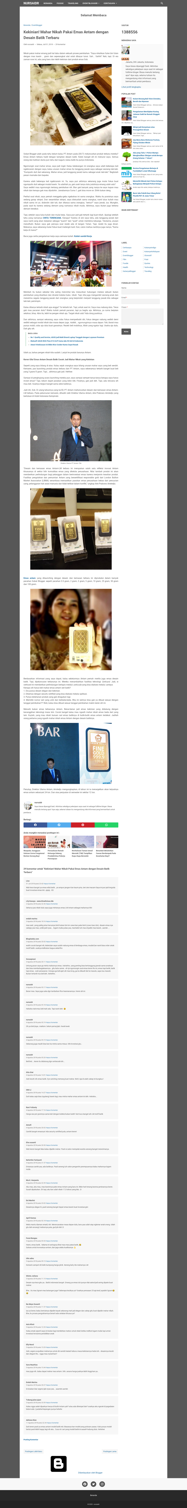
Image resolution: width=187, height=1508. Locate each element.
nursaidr (31, 3)
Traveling (73, 3)
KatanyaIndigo (150, 248)
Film (124, 259)
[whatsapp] (106, 825)
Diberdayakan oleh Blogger (90, 1473)
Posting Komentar (31, 1440)
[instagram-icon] (102, 1484)
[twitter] (59, 825)
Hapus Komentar (49, 884)
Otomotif (148, 255)
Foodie (60, 3)
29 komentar (60, 44)
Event (125, 252)
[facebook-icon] (85, 1484)
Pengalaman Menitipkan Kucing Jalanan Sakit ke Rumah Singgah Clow (146, 114)
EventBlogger (90, 3)
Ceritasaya (127, 248)
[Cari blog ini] (161, 3)
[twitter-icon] (93, 1484)
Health (125, 267)
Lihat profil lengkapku (131, 87)
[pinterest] (83, 825)
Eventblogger (128, 255)
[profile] (125, 53)
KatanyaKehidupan (152, 252)
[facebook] (35, 825)
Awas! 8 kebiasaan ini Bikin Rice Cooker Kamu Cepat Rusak (54, 345)
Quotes (147, 263)
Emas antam (30, 578)
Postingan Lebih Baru (33, 1451)
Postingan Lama (109, 1451)
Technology (148, 267)
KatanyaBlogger (129, 271)
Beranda (48, 3)
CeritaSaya (109, 3)
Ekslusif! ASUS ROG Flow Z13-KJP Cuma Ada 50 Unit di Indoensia (57, 341)
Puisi (146, 259)
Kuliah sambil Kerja (83, 236)
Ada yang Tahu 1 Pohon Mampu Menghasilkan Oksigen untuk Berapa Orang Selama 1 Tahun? (148, 155)
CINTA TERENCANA (52, 218)
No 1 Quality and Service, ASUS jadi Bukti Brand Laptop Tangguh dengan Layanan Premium (67, 337)
